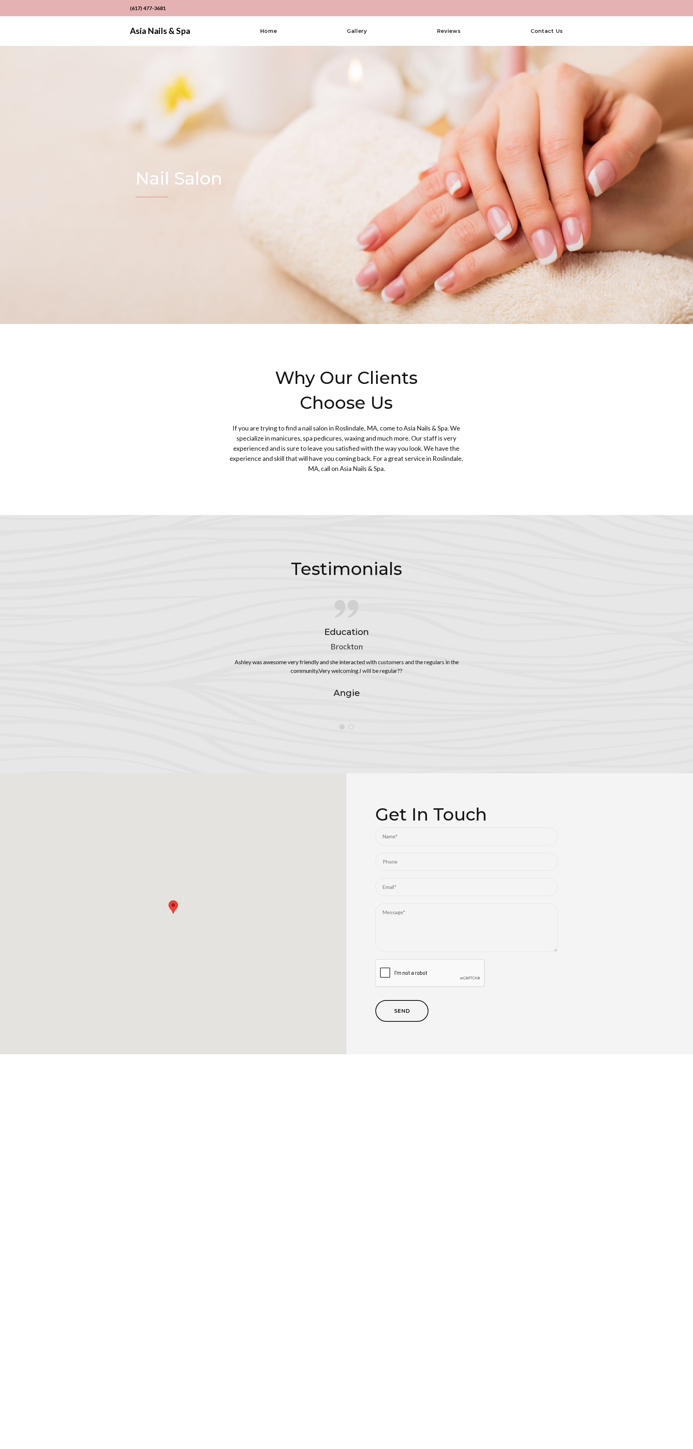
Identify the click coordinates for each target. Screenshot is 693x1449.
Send (402, 1011)
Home (268, 31)
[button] (173, 907)
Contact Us (547, 31)
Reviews (449, 31)
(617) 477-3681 (148, 8)
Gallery (357, 31)
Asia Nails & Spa (160, 31)
